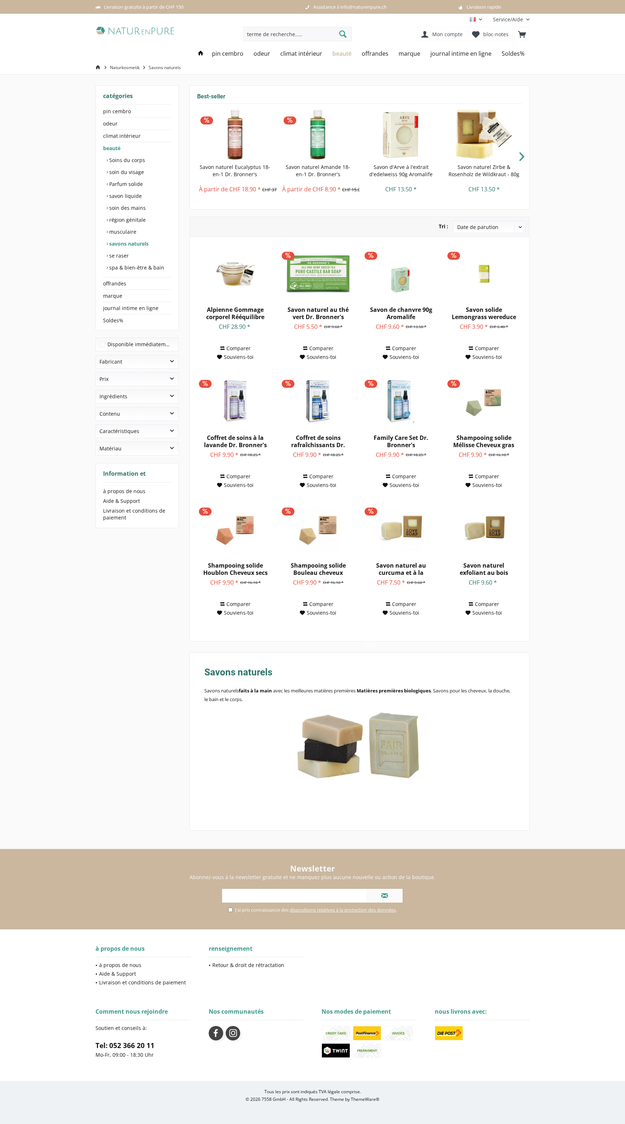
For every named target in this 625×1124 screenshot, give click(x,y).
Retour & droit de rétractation (248, 965)
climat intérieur (122, 135)
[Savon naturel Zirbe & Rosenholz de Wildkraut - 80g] (484, 134)
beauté (111, 148)
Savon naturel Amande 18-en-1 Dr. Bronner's (318, 171)
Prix (104, 379)
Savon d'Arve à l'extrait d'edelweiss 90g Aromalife (401, 171)
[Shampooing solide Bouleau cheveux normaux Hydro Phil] (318, 529)
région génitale (127, 219)
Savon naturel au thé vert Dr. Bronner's (318, 313)
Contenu (109, 413)
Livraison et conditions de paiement (134, 514)
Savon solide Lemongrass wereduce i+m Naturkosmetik (484, 313)
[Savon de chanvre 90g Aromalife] (401, 273)
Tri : (443, 226)
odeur (110, 123)
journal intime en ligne (130, 308)
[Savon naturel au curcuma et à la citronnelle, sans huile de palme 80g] (401, 529)
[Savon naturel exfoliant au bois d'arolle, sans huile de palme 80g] (484, 529)
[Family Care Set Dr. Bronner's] (401, 401)
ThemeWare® (365, 1099)
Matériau (110, 448)
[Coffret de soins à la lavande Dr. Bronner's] (235, 401)
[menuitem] (509, 19)
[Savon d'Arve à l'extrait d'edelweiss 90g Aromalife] (401, 134)
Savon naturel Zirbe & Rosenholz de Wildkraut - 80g (483, 171)
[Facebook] (216, 1033)
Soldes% (113, 320)
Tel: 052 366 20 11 (124, 1045)
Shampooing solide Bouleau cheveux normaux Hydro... (318, 569)
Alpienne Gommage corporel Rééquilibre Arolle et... (235, 313)
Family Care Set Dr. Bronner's (401, 441)
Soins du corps (126, 160)
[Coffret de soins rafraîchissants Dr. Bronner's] (318, 401)
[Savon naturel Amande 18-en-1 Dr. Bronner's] (318, 134)
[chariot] (522, 34)
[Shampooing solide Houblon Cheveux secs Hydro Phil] (235, 529)
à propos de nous (124, 491)
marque (112, 295)
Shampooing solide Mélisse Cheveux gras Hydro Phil (483, 441)
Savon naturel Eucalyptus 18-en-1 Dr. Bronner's (235, 171)
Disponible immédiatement (140, 344)
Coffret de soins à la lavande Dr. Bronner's (235, 441)
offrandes (114, 283)
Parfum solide (125, 184)
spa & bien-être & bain (136, 267)
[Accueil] (201, 53)
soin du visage (126, 172)
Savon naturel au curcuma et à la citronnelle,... (401, 569)
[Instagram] (233, 1033)
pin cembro (117, 111)
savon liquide (125, 195)
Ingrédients (113, 396)
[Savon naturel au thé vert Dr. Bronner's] (318, 273)
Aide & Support (121, 500)
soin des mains (127, 207)
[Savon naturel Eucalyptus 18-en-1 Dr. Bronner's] (235, 134)
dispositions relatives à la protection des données (343, 910)
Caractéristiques (119, 431)
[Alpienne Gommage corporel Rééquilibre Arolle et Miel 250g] (235, 273)
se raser (118, 255)
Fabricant (110, 361)
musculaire (122, 231)
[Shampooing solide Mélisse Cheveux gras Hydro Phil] (484, 401)
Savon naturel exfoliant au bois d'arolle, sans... (484, 569)
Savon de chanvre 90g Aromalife (401, 313)
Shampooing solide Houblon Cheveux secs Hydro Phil (235, 569)
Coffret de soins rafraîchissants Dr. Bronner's (318, 441)
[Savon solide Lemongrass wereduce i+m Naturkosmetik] (484, 273)
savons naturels (128, 243)
